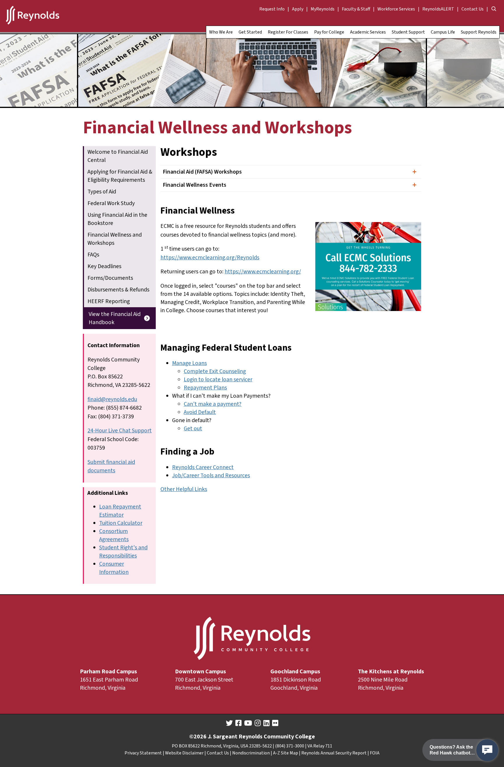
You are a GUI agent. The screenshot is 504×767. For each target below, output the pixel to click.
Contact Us (472, 9)
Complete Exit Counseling (215, 371)
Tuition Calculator (120, 523)
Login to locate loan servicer (218, 379)
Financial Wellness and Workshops (115, 239)
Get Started (250, 32)
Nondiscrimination (251, 753)
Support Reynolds (478, 32)
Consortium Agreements (114, 535)
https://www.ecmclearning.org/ (263, 272)
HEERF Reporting (109, 301)
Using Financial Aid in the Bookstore (117, 219)
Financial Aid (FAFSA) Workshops (202, 172)
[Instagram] (258, 723)
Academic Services (368, 32)
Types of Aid (102, 192)
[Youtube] (248, 723)
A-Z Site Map (285, 753)
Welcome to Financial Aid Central (118, 156)
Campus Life (443, 32)
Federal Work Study (111, 203)
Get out (193, 428)
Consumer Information (114, 568)
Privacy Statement (143, 753)
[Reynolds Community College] (32, 16)
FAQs (93, 255)
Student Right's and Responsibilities (123, 552)
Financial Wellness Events (194, 185)
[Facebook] (238, 723)
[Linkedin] (266, 723)
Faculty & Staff (356, 9)
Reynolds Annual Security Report (334, 753)
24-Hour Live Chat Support (120, 431)
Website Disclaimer (184, 753)
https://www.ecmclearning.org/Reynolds (209, 258)
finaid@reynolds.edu (112, 399)
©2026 (197, 737)
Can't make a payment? (213, 404)
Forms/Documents (110, 278)
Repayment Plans (205, 388)
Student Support (408, 32)
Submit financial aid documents (111, 466)
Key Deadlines (104, 266)
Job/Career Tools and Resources (211, 475)
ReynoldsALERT (438, 9)
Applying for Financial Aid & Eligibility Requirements (120, 176)
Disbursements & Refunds (118, 290)
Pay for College (329, 32)
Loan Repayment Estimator (120, 511)
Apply (297, 9)
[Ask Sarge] (487, 750)
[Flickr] (275, 723)
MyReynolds (323, 9)
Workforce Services (396, 9)
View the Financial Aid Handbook (115, 318)
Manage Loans (189, 363)
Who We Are (221, 32)
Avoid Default (200, 412)
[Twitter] (229, 723)
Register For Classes (288, 32)
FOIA (374, 753)
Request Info (272, 9)
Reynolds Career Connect (203, 467)
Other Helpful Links (183, 489)
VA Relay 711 (319, 746)
